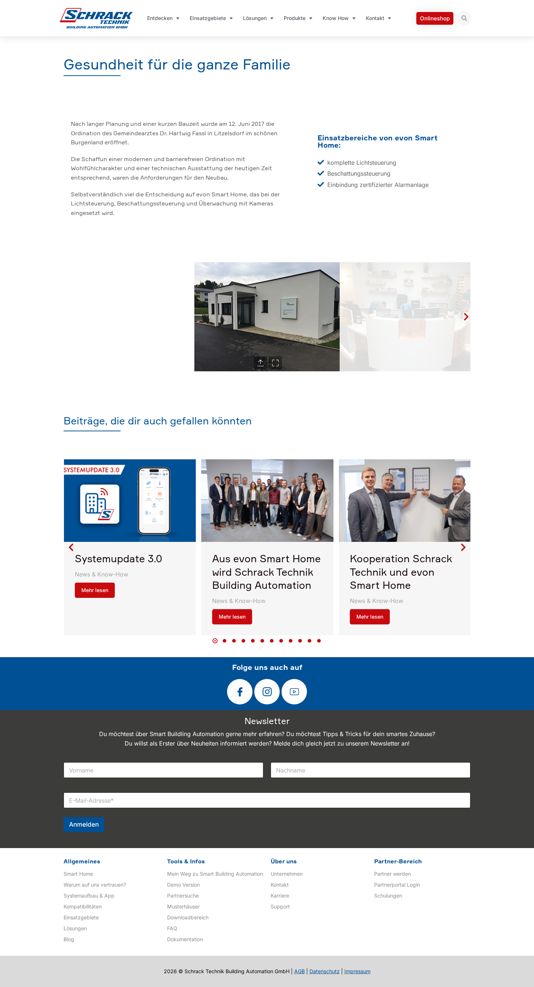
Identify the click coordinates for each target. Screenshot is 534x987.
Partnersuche (183, 895)
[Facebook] (239, 691)
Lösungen (255, 18)
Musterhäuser (183, 906)
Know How (336, 18)
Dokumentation (185, 939)
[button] (68, 316)
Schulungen (388, 895)
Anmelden (84, 824)
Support (280, 906)
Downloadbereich (188, 917)
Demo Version (183, 885)
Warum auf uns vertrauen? (95, 885)
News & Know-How (101, 574)
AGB (299, 971)
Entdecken (160, 18)
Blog (69, 939)
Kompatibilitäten (83, 906)
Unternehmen (287, 874)
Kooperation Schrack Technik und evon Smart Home (401, 572)
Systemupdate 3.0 (118, 559)
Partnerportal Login (397, 885)
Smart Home (78, 874)
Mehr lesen (94, 590)
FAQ (172, 928)
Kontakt (375, 18)
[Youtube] (294, 691)
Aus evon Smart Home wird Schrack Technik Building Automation (266, 572)
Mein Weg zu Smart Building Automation (215, 874)
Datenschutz (325, 971)
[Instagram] (267, 691)
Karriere (280, 895)
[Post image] (130, 500)
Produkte (295, 18)
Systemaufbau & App (89, 895)
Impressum (357, 971)
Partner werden (392, 874)
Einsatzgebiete (208, 18)
